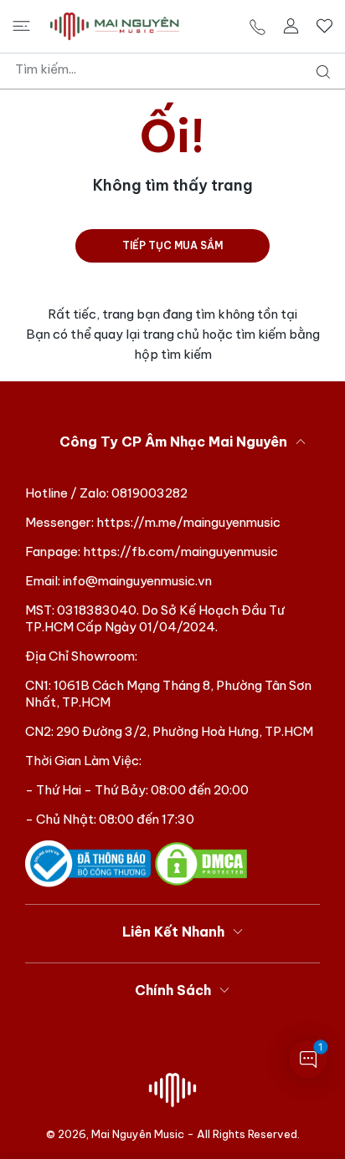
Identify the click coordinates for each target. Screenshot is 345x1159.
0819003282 (149, 493)
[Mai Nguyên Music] (114, 26)
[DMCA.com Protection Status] (201, 863)
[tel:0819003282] (257, 26)
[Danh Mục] (21, 25)
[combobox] (178, 69)
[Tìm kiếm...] (319, 72)
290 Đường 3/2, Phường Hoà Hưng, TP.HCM (184, 731)
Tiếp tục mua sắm (172, 245)
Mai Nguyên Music (137, 1134)
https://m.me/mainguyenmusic (188, 522)
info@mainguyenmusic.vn (137, 581)
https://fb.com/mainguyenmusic (180, 551)
